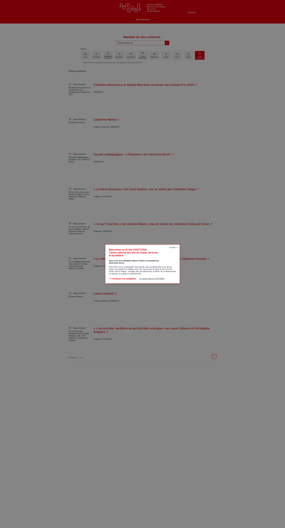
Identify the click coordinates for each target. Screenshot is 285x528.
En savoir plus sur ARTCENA (152, 278)
